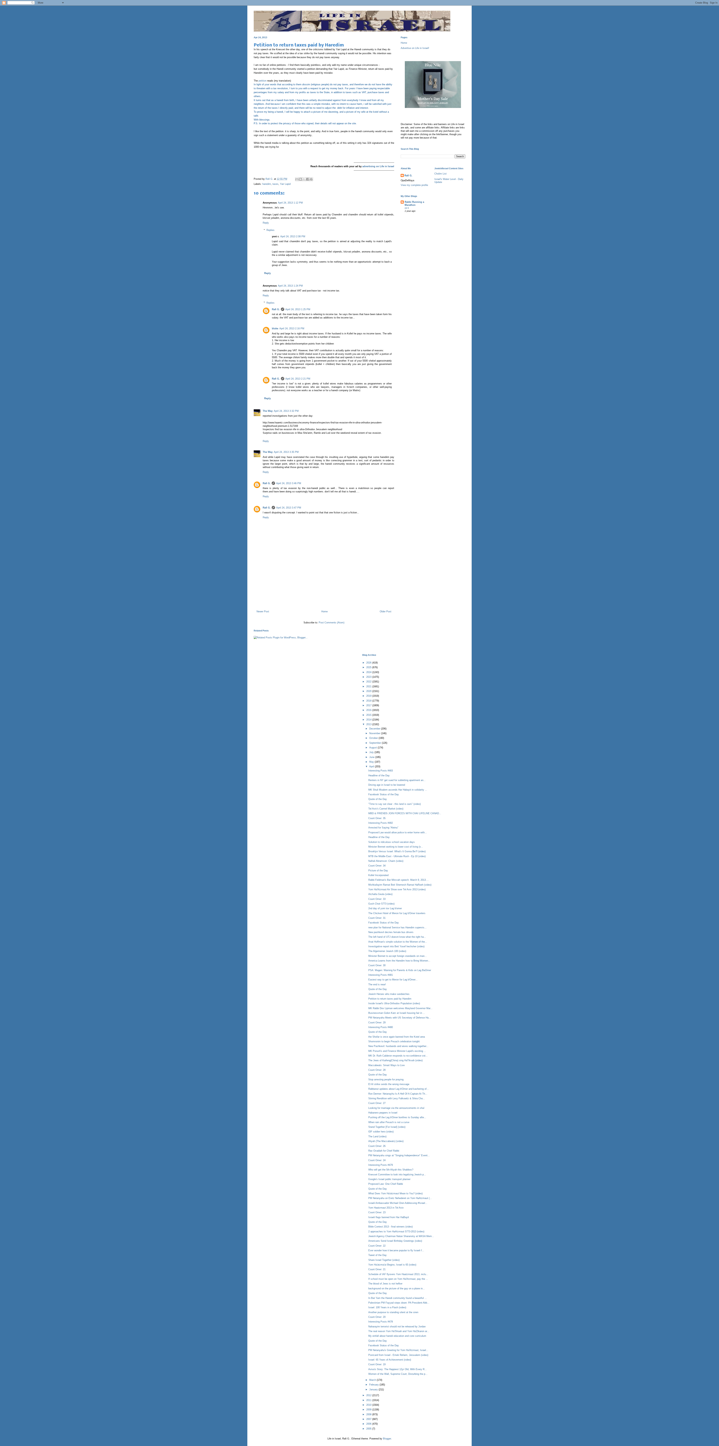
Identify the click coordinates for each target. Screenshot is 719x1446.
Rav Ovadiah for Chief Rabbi (383, 1150)
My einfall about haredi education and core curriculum (397, 1335)
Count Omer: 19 (377, 1364)
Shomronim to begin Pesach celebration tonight (394, 1041)
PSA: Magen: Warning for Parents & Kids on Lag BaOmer (399, 970)
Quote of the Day (377, 799)
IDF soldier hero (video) (381, 1131)
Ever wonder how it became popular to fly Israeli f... (396, 1250)
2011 (369, 1400)
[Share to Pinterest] (311, 179)
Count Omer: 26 (377, 1146)
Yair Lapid (285, 184)
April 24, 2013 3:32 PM (286, 411)
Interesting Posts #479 (380, 1165)
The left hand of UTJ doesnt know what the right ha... (397, 936)
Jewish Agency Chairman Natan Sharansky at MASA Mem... (401, 1236)
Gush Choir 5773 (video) (381, 903)
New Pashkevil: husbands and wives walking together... (398, 1046)
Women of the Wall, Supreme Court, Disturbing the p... (397, 1374)
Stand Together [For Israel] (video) (386, 1126)
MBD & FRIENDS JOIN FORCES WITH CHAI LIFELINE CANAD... (404, 813)
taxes (275, 184)
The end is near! (377, 984)
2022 (369, 681)
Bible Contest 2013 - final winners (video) (390, 1226)
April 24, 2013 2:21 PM (297, 378)
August (373, 747)
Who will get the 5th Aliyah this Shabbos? (390, 1169)
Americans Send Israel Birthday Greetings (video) (395, 1240)
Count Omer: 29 (377, 1022)
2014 (369, 719)
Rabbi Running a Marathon (414, 203)
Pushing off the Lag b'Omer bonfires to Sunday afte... (397, 1117)
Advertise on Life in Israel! (415, 48)
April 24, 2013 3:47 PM (288, 507)
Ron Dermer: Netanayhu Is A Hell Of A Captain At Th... (397, 1093)
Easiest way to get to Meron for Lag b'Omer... (393, 979)
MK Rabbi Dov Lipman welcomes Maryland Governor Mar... (400, 1008)
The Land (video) (377, 1136)
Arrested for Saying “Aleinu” (383, 827)
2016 (369, 710)
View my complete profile (414, 185)
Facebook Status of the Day (383, 794)
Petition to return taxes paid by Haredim (389, 998)
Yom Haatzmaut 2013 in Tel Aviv (386, 1207)
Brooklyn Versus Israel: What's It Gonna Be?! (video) (397, 851)
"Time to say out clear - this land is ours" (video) (394, 804)
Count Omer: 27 (377, 1103)
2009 (369, 1409)
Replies (270, 230)
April (372, 766)
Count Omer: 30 (377, 965)
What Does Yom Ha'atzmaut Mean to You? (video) (395, 1193)
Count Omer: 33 (377, 899)
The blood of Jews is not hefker (385, 1283)
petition (262, 80)
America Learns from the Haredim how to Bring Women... (399, 960)
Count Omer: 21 (377, 1269)
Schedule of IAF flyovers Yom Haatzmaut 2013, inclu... (398, 1274)
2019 (369, 695)
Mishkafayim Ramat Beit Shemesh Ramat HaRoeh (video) (399, 884)
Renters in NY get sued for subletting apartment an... (397, 780)
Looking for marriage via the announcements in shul (396, 1108)
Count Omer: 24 (377, 1160)
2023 (369, 676)
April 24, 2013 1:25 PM (297, 309)
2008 (369, 1414)
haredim (266, 184)
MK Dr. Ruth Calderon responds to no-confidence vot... (398, 1055)
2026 (369, 662)
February (374, 1384)
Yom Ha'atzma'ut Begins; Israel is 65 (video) (392, 1264)
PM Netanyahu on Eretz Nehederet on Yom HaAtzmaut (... (400, 1198)
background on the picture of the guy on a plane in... (396, 1288)
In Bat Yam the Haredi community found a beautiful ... (397, 1298)
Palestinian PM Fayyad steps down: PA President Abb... (398, 1302)
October (374, 738)
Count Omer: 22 (377, 1245)
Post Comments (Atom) (331, 622)
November (375, 733)
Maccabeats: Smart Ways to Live (386, 1065)
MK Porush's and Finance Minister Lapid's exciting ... (397, 1051)
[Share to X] (304, 179)
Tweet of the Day (377, 1255)
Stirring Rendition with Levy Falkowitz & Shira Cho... (396, 1098)
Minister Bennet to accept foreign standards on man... (397, 956)
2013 (369, 724)
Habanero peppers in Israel (382, 1112)
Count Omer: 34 (377, 865)
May (372, 761)
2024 (369, 672)
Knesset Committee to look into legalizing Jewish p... (397, 1174)
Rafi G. (270, 178)
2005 (369, 1428)
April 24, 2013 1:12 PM (290, 202)
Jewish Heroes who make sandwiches (388, 994)
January (374, 1389)
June (372, 757)
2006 (369, 1423)
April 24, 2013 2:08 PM (292, 236)
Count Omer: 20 (377, 1317)
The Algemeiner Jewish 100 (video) (387, 951)
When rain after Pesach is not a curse (388, 1122)
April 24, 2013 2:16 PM (291, 328)
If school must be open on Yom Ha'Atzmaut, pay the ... (398, 1279)
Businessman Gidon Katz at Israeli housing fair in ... (396, 1013)
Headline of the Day (379, 775)
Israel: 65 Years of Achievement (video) (389, 1359)
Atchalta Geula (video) (380, 894)
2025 (369, 667)
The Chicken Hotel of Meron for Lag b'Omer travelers (396, 913)
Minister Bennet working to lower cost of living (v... (395, 846)
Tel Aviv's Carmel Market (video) (385, 808)
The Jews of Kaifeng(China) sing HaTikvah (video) (395, 1060)
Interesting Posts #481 (380, 974)
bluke (275, 328)
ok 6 (407, 208)
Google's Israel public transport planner (389, 1179)
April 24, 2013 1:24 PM (290, 285)
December (375, 728)
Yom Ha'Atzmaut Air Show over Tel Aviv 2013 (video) (397, 889)
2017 (369, 705)
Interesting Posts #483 (380, 770)
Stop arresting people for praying (386, 1079)
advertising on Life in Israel (378, 166)
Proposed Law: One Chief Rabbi (385, 1183)
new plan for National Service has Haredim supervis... (397, 927)
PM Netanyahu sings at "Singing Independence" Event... (399, 1155)
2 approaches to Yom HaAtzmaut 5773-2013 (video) (396, 1231)
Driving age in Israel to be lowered (386, 784)
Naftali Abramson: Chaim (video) (385, 861)
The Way (268, 411)
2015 (369, 715)
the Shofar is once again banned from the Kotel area (396, 1036)
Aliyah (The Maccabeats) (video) (386, 1141)
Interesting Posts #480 (380, 1027)
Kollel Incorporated (378, 875)
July (371, 752)
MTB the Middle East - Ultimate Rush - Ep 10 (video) (397, 856)
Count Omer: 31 (377, 918)
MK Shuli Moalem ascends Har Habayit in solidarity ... (397, 789)
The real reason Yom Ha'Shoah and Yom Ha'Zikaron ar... (398, 1331)
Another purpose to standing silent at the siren (393, 1312)
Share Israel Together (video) (384, 1260)
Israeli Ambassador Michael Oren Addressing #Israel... (397, 1203)
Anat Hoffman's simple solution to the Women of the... (397, 941)
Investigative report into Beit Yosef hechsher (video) (396, 946)
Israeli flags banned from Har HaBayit (388, 1217)
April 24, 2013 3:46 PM (288, 483)
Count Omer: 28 (377, 1070)
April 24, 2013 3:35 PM (286, 452)
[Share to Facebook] (308, 179)
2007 (369, 1419)
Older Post (385, 611)
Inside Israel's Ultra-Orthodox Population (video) (394, 1003)
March (373, 1380)
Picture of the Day (378, 870)
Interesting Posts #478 (380, 1321)
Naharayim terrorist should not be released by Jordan (397, 1326)
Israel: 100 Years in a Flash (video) (387, 1307)
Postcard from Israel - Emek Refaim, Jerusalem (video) (398, 1355)
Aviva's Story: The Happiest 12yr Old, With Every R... (397, 1369)
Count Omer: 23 (377, 1212)
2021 (369, 686)
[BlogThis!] (300, 179)
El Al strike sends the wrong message (388, 1084)
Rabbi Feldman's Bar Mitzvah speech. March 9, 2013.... (398, 879)
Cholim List (440, 173)
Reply (266, 222)
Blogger (387, 1438)
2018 (369, 700)
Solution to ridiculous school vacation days (391, 842)
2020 (369, 691)
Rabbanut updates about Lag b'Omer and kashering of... (398, 1088)
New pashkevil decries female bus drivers (390, 932)
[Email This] (297, 179)
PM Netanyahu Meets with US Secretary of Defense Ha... (399, 1017)
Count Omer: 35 (377, 818)
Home (324, 611)
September (375, 742)
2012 (369, 1395)
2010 (369, 1404)
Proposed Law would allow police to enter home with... (397, 832)
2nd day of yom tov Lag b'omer (385, 908)
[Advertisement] (324, 591)
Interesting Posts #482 (380, 822)
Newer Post (263, 611)
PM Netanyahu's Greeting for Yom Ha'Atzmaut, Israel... (398, 1350)
